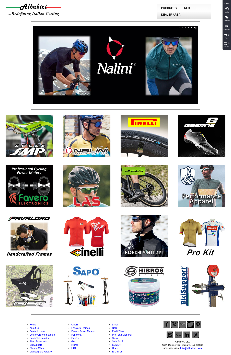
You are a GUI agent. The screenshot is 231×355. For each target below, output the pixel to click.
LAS (73, 348)
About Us (34, 327)
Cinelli (74, 324)
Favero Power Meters (83, 331)
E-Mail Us (117, 351)
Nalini (115, 327)
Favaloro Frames (80, 327)
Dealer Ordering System (42, 334)
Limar (115, 324)
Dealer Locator (37, 331)
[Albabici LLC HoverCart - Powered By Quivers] (227, 1)
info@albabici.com (191, 348)
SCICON (116, 344)
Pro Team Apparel (122, 334)
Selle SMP (117, 341)
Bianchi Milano (37, 348)
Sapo (115, 338)
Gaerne (75, 338)
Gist (73, 341)
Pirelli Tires (118, 331)
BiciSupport (36, 344)
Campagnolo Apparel (41, 351)
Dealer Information (40, 338)
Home (33, 324)
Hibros (74, 344)
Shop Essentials (38, 341)
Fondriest (76, 334)
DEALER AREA (170, 14)
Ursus (115, 348)
